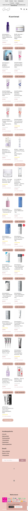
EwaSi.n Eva (5, 453)
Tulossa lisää (19, 164)
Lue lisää (11, 506)
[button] (7, 44)
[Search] (20, 9)
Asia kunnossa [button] (18, 506)
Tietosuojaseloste (7, 444)
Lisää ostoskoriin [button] (7, 48)
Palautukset (5, 442)
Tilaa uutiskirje (6, 451)
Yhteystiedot (5, 440)
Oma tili (4, 434)
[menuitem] (20, 9)
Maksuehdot (5, 436)
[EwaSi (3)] (11, 9)
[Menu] (24, 9)
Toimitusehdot (6, 438)
